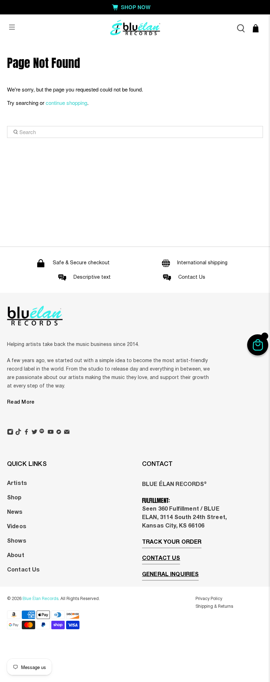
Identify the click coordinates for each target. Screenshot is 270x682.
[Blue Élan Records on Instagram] (10, 432)
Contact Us (23, 570)
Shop (14, 497)
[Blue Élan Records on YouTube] (50, 432)
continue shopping (66, 102)
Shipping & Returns (214, 606)
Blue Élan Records (40, 599)
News (15, 512)
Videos (16, 526)
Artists (17, 483)
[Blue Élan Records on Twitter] (34, 432)
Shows (16, 541)
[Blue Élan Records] (135, 28)
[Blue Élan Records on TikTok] (18, 432)
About (15, 555)
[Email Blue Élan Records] (67, 432)
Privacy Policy (208, 599)
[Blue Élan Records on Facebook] (26, 432)
